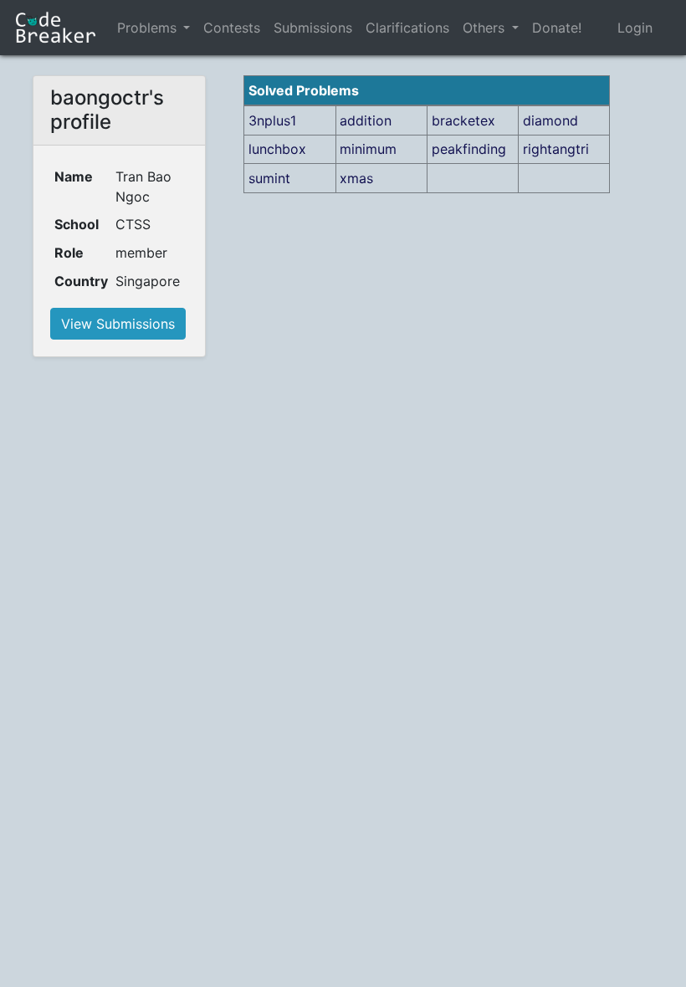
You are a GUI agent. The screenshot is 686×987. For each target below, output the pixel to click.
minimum (368, 149)
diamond (550, 120)
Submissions (313, 27)
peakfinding (469, 149)
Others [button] (486, 27)
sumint (269, 178)
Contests (231, 27)
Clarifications (407, 27)
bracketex (463, 120)
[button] (187, 27)
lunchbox (277, 149)
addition (366, 120)
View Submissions (118, 323)
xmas (356, 178)
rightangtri (556, 149)
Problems (147, 27)
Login (635, 27)
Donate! (556, 27)
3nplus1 (272, 120)
